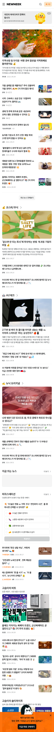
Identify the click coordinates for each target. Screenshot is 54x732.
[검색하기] (40, 4)
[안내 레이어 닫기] (50, 715)
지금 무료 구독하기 (27, 726)
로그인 (48, 4)
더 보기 (46, 471)
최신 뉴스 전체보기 (27, 198)
